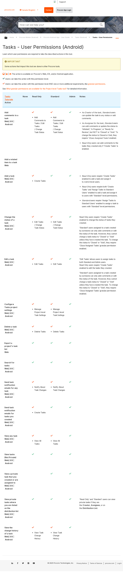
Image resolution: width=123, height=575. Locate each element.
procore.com (10, 10)
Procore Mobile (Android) (29, 37)
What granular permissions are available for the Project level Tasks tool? (36, 89)
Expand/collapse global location (117, 37)
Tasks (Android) (81, 37)
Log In (119, 563)
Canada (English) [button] (28, 10)
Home (12, 37)
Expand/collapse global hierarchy (7, 38)
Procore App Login (64, 10)
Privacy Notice (82, 563)
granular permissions (96, 84)
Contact (49, 10)
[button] (101, 24)
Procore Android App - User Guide (57, 37)
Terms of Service (96, 563)
